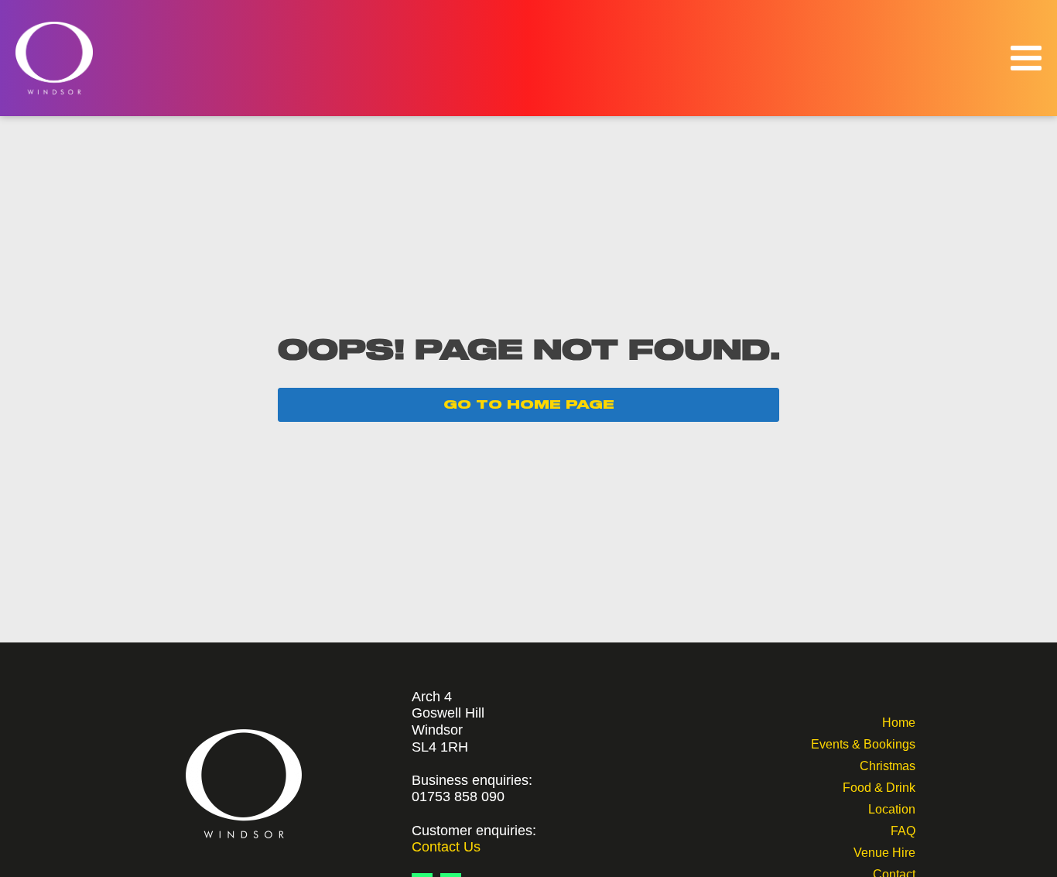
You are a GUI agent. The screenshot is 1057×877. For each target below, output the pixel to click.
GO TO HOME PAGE (528, 405)
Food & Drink (879, 786)
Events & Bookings (863, 743)
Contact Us (446, 847)
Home (898, 721)
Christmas (887, 764)
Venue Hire (884, 851)
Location (891, 808)
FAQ (903, 829)
